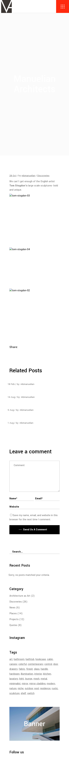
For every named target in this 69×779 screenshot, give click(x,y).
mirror (25, 683)
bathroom (19, 659)
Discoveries (43, 175)
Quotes (13, 625)
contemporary (35, 664)
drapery (13, 669)
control (48, 664)
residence (45, 688)
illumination (27, 674)
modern (51, 683)
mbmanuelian (28, 175)
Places (13, 613)
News (12, 607)
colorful (22, 664)
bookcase (41, 659)
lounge (28, 679)
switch (30, 693)
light (21, 679)
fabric (22, 669)
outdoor (29, 688)
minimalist (15, 683)
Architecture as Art (19, 596)
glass (37, 669)
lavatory (13, 679)
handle (44, 669)
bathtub (30, 659)
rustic (55, 688)
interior (38, 674)
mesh (36, 679)
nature (13, 688)
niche (21, 688)
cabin (50, 659)
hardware (14, 674)
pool (36, 688)
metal (44, 679)
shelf (23, 693)
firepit (29, 669)
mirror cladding (37, 683)
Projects (14, 619)
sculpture (14, 693)
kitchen (47, 674)
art (11, 659)
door (55, 664)
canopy (13, 664)
